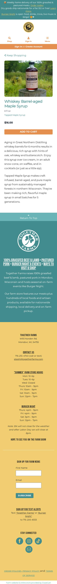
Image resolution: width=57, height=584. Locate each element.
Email (19, 480)
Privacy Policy (31, 571)
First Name (21, 468)
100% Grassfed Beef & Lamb (21, 260)
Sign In (28, 41)
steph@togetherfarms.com (28, 359)
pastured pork (29, 277)
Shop (9, 41)
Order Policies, (13, 571)
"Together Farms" (25, 513)
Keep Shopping (16, 55)
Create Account (34, 46)
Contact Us (28, 352)
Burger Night (35, 286)
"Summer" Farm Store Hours (28, 372)
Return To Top (28, 218)
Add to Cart (28, 131)
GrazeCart (46, 583)
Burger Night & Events (26, 264)
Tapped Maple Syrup (14, 115)
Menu (47, 41)
